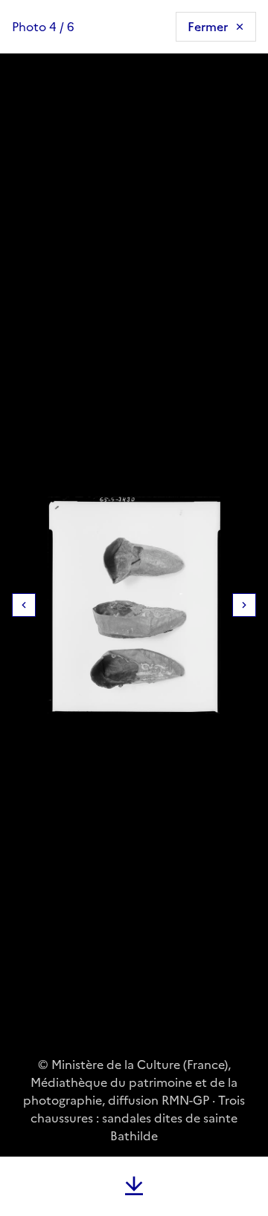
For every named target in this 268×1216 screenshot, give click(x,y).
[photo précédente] (24, 605)
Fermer (208, 27)
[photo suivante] (244, 605)
